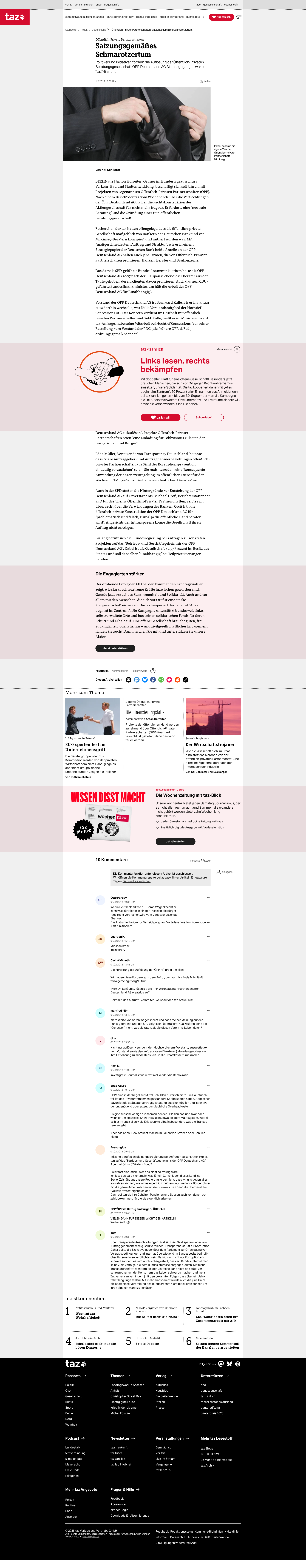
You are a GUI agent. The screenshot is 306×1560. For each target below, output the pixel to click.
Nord (68, 1419)
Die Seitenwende (167, 1396)
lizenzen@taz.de (91, 1536)
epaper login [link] (231, 4)
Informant (162, 1537)
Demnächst (163, 1447)
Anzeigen (71, 1517)
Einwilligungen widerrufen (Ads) (176, 1543)
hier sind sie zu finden (137, 881)
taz (76, 1364)
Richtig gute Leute (122, 1402)
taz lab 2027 (164, 1470)
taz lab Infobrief (120, 1464)
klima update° (74, 1459)
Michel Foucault (121, 1413)
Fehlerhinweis (140, 670)
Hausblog (162, 1391)
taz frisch (116, 1453)
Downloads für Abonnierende (129, 1516)
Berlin (69, 1413)
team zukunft (119, 1447)
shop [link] (98, 4)
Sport (69, 1408)
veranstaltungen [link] (84, 4)
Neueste (195, 860)
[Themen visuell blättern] (203, 17)
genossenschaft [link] (212, 4)
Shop (68, 1511)
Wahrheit (71, 1425)
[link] (85, 17)
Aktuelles (162, 1385)
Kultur (69, 1402)
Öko (68, 1391)
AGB (208, 1537)
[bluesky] (229, 1365)
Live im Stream (165, 1459)
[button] (239, 17)
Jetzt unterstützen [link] (115, 648)
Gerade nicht (224, 349)
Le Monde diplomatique (217, 1460)
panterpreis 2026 (212, 1413)
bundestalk (72, 1447)
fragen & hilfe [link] (111, 4)
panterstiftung (210, 1408)
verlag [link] (68, 4)
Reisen (69, 1500)
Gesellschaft (73, 1396)
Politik (84, 30)
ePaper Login (119, 1510)
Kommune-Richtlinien (209, 1531)
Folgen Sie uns (207, 1364)
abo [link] (198, 4)
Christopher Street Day (125, 1396)
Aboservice (118, 1504)
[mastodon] (221, 1365)
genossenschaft (211, 1391)
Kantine (70, 1505)
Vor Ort (160, 1453)
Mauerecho (72, 1464)
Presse (160, 1408)
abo (203, 1385)
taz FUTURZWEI (211, 1454)
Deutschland (99, 30)
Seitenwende (220, 1537)
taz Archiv (207, 1465)
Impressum (196, 1537)
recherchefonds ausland (217, 1402)
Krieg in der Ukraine (123, 1408)
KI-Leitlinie (232, 1531)
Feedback (117, 1499)
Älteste (207, 860)
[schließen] (237, 349)
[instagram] (238, 1365)
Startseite (70, 30)
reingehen (72, 1476)
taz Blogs (207, 1448)
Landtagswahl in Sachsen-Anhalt (127, 1388)
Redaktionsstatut (182, 1531)
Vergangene (164, 1464)
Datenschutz (178, 1537)
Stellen (160, 1402)
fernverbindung (75, 1453)
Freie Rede (72, 1470)
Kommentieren (120, 670)
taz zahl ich (208, 1396)
